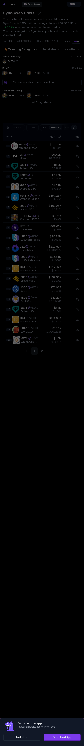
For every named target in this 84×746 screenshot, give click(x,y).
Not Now (22, 737)
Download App (62, 737)
